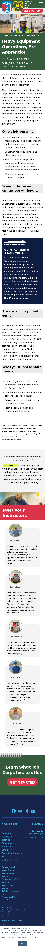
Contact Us (37, 831)
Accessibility (6, 914)
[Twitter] (29, 811)
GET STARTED (10, 859)
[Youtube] (19, 811)
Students (7, 846)
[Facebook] (13, 811)
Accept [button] (22, 943)
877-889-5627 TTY (34, 837)
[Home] (7, 7)
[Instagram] (25, 811)
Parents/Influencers (11, 853)
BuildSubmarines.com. (16, 298)
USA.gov (5, 923)
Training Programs (11, 35)
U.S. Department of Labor (10, 925)
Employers (7, 849)
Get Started (32, 10)
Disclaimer (5, 916)
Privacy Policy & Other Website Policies (15, 910)
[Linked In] (33, 811)
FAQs (5, 856)
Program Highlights (7, 835)
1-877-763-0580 (35, 834)
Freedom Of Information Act (11, 912)
